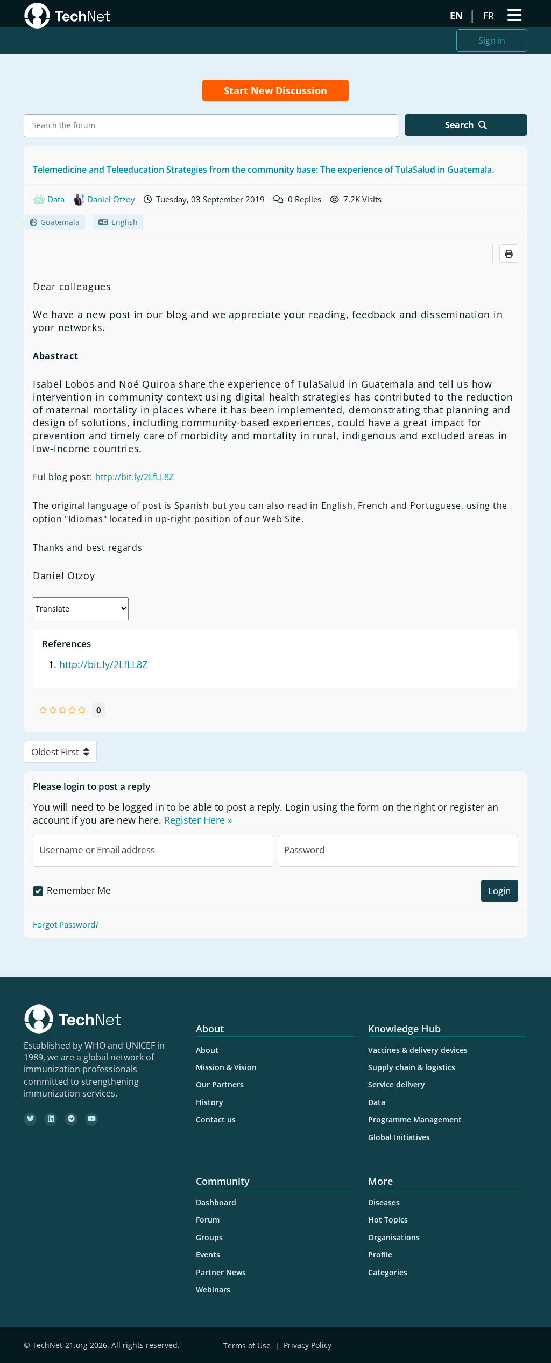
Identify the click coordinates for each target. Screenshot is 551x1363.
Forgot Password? (65, 924)
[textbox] (213, 125)
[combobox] (211, 125)
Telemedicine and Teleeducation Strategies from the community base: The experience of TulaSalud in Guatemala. (263, 169)
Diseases (384, 1202)
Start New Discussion (275, 90)
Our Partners (220, 1084)
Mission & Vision (226, 1067)
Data (376, 1102)
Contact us (216, 1119)
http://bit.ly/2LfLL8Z (134, 477)
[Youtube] (91, 1119)
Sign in (491, 40)
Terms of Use (247, 1345)
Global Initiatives (399, 1137)
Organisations (394, 1237)
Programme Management (415, 1119)
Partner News (221, 1272)
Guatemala (60, 222)
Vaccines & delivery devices (418, 1050)
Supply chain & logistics (411, 1067)
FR (490, 15)
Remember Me (79, 890)
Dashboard (216, 1202)
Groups (209, 1237)
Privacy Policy (307, 1345)
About (207, 1050)
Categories (387, 1272)
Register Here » (198, 819)
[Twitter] (30, 1119)
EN (458, 15)
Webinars (213, 1289)
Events (208, 1254)
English (124, 222)
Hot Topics (388, 1219)
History (209, 1102)
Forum (208, 1219)
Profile (380, 1254)
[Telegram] (71, 1119)
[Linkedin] (50, 1119)
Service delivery (396, 1084)
